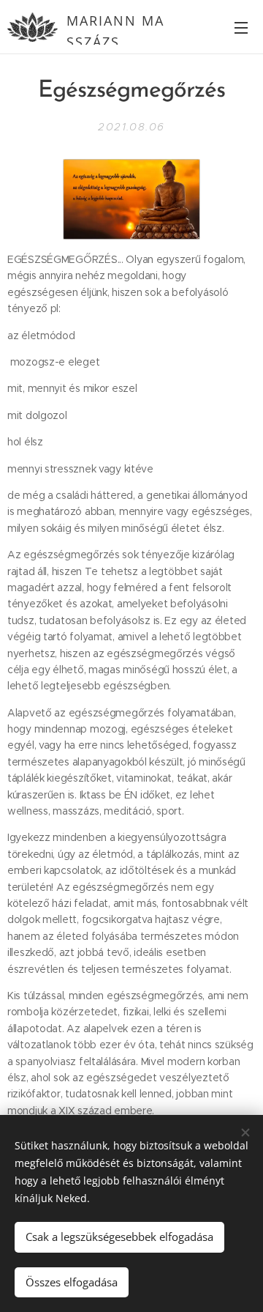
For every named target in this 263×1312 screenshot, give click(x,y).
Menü (241, 27)
